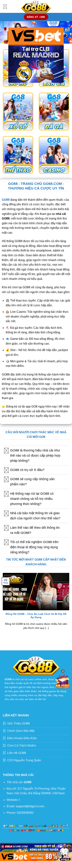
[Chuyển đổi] (6, 451)
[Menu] (5, 6)
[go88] (36, 6)
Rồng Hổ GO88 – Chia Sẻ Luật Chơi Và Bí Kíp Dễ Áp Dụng (36, 616)
